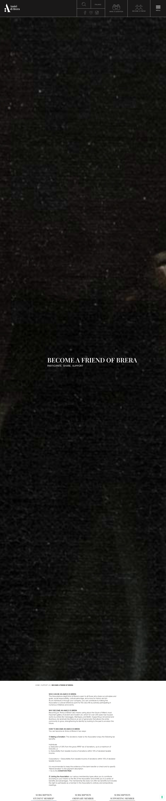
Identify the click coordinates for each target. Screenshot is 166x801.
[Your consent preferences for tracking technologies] (162, 797)
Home (37, 685)
